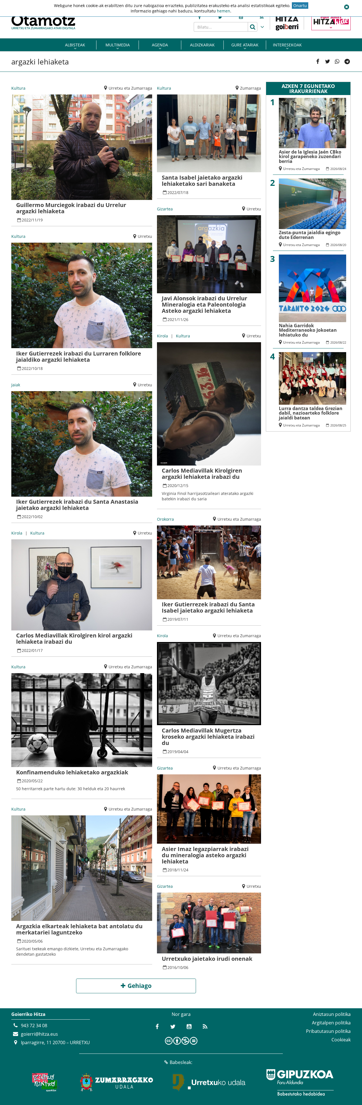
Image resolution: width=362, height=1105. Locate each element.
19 (40, 220)
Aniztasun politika (332, 1014)
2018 (171, 870)
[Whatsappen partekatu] (337, 61)
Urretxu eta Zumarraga (130, 88)
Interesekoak (287, 45)
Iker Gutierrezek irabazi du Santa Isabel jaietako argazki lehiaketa (208, 607)
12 (180, 485)
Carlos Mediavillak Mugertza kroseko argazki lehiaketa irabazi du (208, 737)
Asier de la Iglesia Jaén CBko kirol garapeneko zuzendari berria (310, 156)
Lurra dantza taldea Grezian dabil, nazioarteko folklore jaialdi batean (310, 413)
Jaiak (15, 384)
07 (180, 192)
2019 (171, 619)
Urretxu (145, 236)
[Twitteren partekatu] (327, 61)
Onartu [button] (300, 5)
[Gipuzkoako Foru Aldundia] (300, 1082)
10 (34, 368)
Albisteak (75, 45)
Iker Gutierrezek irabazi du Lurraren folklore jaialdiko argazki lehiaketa (78, 356)
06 (40, 941)
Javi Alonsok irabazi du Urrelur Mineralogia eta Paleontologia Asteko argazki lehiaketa (204, 304)
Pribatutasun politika (328, 1031)
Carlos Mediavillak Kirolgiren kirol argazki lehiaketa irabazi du (74, 638)
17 (40, 650)
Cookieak (341, 1040)
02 (40, 516)
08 (340, 169)
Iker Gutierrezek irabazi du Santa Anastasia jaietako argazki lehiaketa (77, 505)
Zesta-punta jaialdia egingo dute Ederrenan (310, 234)
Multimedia (117, 45)
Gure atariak (244, 45)
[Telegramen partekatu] (347, 61)
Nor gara (181, 1014)
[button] (346, 7)
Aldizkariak (202, 45)
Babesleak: (181, 1062)
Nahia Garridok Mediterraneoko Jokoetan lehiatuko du (308, 330)
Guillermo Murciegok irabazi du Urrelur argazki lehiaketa (71, 208)
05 (34, 780)
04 (180, 751)
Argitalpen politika (331, 1023)
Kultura (18, 88)
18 (40, 368)
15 (186, 485)
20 (344, 245)
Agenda (160, 45)
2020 (26, 780)
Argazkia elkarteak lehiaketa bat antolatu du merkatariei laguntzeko (79, 929)
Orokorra (165, 519)
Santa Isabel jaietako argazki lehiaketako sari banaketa (202, 181)
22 (40, 780)
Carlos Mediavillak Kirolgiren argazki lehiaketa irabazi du (202, 474)
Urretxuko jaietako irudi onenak (207, 958)
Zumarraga (250, 88)
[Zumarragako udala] (117, 1082)
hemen (223, 11)
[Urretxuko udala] (209, 1082)
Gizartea (165, 209)
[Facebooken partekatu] (317, 61)
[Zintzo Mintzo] (44, 1082)
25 (344, 425)
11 (34, 220)
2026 (333, 169)
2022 (26, 220)
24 (186, 870)
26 (186, 319)
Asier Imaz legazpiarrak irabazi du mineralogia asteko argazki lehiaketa (205, 855)
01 (34, 650)
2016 (171, 967)
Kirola (16, 533)
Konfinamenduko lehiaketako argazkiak (72, 772)
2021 (171, 319)
